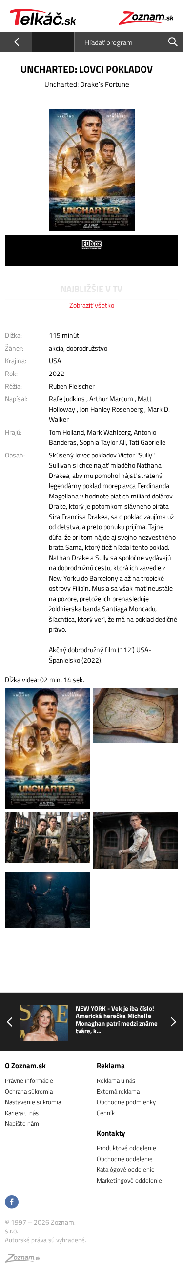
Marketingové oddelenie (129, 1180)
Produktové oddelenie (126, 1148)
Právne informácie (29, 1080)
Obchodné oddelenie (125, 1158)
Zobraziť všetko (91, 305)
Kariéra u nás (22, 1113)
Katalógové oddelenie (126, 1169)
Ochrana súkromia (29, 1091)
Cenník (106, 1113)
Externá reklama (118, 1091)
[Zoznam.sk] (22, 1260)
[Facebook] (12, 1202)
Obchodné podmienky (126, 1102)
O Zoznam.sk (25, 1065)
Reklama (111, 1065)
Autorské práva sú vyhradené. (45, 1240)
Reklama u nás (116, 1080)
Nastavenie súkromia (33, 1102)
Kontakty (111, 1133)
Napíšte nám (22, 1123)
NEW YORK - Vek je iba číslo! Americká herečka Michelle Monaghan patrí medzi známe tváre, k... (117, 1020)
